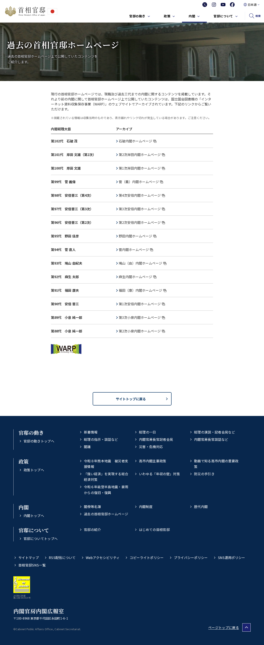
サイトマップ (28, 557)
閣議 (87, 446)
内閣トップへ (34, 515)
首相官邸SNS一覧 (32, 565)
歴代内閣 (201, 506)
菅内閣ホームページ (134, 249)
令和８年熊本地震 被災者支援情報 (106, 463)
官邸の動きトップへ (39, 441)
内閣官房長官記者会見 (156, 439)
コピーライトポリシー (147, 557)
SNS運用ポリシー (231, 557)
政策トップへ (34, 469)
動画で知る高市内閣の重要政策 (216, 463)
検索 (258, 16)
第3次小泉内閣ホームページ (140, 317)
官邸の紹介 (92, 529)
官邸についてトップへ (41, 538)
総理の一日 (147, 432)
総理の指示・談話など (101, 439)
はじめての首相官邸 (154, 529)
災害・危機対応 (151, 446)
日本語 (252, 5)
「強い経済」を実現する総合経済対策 (106, 476)
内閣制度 (146, 506)
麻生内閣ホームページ (135, 276)
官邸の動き (137, 16)
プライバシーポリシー (191, 557)
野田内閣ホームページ (135, 235)
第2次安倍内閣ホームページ (140, 222)
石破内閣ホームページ (135, 140)
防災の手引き (204, 473)
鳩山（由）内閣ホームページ (140, 263)
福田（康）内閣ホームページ (140, 290)
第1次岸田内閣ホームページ (140, 168)
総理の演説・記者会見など (214, 432)
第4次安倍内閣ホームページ (140, 195)
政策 (167, 16)
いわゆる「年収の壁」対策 (159, 473)
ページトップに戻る (223, 627)
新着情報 (90, 432)
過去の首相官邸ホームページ (106, 513)
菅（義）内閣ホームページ (139, 181)
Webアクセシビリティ (103, 557)
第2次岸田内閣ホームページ (140, 154)
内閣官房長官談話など (211, 439)
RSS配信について (62, 557)
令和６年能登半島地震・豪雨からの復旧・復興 (106, 489)
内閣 (192, 16)
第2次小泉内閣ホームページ (140, 330)
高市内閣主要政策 (152, 460)
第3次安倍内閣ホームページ (140, 208)
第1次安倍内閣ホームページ (140, 303)
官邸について (223, 16)
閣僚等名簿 (92, 506)
